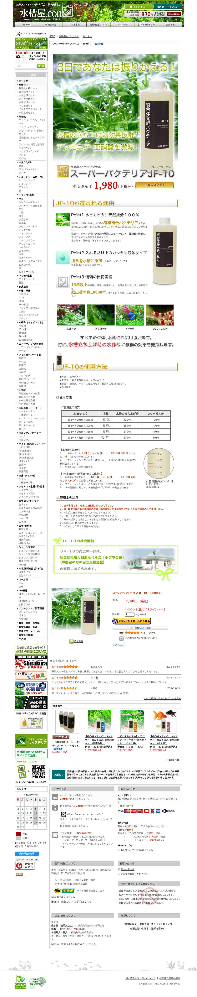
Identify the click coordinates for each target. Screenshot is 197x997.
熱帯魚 (22, 116)
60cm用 (23, 332)
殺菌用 (22, 386)
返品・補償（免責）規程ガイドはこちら (75, 944)
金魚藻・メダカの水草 (30, 261)
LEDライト (24, 461)
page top (174, 760)
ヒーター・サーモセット (31, 418)
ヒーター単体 (26, 421)
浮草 (21, 254)
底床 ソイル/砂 (27, 475)
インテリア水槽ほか (29, 308)
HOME (52, 36)
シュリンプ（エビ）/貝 (31, 176)
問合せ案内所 (127, 869)
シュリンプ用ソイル (29, 550)
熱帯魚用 (23, 529)
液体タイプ (24, 572)
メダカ (22, 172)
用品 (21, 583)
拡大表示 (78, 641)
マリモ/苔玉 (25, 275)
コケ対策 (23, 518)
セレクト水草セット (29, 202)
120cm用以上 (26, 339)
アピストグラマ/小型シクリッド (32, 132)
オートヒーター (27, 411)
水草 (21, 198)
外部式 (22, 358)
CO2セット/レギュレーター (32, 596)
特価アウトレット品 (29, 631)
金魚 (21, 165)
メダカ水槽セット (28, 98)
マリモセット (26, 105)
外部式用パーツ (27, 379)
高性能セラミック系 (29, 393)
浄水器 (22, 615)
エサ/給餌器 (25, 526)
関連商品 (23, 471)
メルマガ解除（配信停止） (134, 874)
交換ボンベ (24, 604)
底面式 (22, 372)
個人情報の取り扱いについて (140, 978)
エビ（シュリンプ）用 (30, 532)
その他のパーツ (27, 382)
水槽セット (24, 85)
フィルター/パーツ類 (30, 354)
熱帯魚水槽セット (28, 88)
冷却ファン (24, 439)
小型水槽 (23, 294)
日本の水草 (24, 250)
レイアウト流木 (27, 493)
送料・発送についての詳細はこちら (72, 901)
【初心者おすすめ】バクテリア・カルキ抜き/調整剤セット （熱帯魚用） (99, 740)
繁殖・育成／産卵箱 (29, 623)
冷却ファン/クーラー (30, 432)
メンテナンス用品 (28, 612)
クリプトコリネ (27, 244)
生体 (21, 586)
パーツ (22, 350)
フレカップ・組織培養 (30, 205)
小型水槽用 (24, 447)
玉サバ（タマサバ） (29, 169)
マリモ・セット (27, 279)
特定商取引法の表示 (169, 978)
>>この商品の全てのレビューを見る (162, 698)
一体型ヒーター (27, 415)
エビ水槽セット (27, 92)
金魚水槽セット (27, 95)
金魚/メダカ (25, 162)
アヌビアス (24, 237)
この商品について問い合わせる (141, 638)
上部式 (22, 368)
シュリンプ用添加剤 (29, 554)
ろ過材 (22, 390)
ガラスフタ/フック (29, 315)
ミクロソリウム (27, 240)
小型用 (22, 326)
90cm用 (23, 336)
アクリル (23, 318)
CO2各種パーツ (26, 601)
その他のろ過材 (27, 404)
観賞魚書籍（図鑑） (29, 627)
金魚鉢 (22, 311)
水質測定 (23, 619)
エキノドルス (26, 233)
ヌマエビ (23, 187)
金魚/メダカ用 (26, 536)
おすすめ (23, 504)
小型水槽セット (27, 112)
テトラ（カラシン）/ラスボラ (32, 122)
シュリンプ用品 (27, 547)
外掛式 (22, 365)
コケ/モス (24, 247)
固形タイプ (24, 575)
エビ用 (22, 521)
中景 (21, 212)
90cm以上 (24, 304)
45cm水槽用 (25, 450)
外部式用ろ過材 (27, 397)
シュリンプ (24, 183)
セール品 (23, 81)
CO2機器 (23, 590)
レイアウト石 (26, 490)
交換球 (22, 464)
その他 (22, 158)
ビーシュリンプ (27, 180)
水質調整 (23, 515)
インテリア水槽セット (30, 109)
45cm (21, 297)
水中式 (22, 361)
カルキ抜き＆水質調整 (30, 508)
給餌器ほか (24, 543)
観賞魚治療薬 (26, 635)
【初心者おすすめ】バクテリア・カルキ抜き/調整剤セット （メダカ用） (131, 740)
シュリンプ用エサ (28, 557)
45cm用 (23, 329)
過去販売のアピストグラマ (31, 139)
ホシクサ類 (24, 230)
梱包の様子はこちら (64, 897)
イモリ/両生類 (26, 194)
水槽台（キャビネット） (31, 322)
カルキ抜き (24, 511)
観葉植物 (23, 286)
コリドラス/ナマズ (29, 151)
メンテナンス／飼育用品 (31, 608)
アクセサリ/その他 (29, 497)
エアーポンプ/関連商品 (31, 343)
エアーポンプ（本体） (30, 347)
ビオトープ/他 (26, 271)
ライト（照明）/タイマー (32, 443)
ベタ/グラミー (26, 148)
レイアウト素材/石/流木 (32, 486)
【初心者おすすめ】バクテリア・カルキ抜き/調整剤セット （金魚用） (164, 740)
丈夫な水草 (24, 264)
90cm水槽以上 (26, 457)
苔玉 (21, 282)
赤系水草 (23, 219)
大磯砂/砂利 (25, 482)
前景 (21, 209)
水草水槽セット (27, 102)
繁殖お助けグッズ (28, 561)
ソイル (22, 479)
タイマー (23, 468)
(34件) (151, 633)
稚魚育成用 (24, 539)
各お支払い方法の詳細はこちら (137, 850)
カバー (22, 428)
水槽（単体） (26, 290)
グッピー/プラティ (29, 127)
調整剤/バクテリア (29, 501)
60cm (21, 301)
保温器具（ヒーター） (30, 408)
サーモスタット (27, 425)
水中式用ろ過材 (27, 400)
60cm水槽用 (25, 454)
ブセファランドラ (28, 226)
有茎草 (22, 223)
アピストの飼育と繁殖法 (31, 144)
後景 (21, 216)
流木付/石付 (25, 257)
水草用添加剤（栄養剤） (31, 568)
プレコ (22, 155)
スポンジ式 (24, 375)
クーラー (23, 436)
